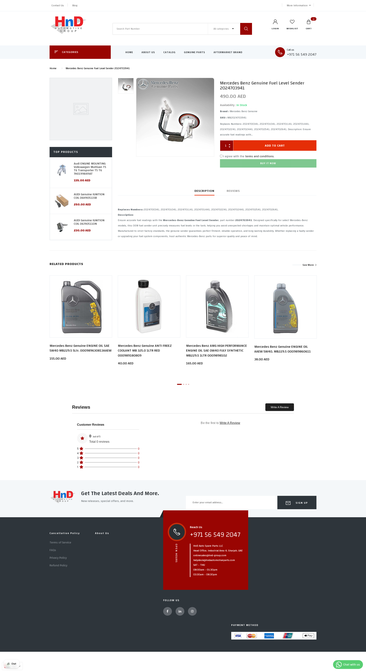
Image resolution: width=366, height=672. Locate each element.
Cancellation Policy (65, 533)
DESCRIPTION (204, 191)
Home (129, 52)
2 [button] (183, 384)
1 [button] (179, 384)
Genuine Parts (194, 52)
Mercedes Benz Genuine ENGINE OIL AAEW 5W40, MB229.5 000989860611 (282, 349)
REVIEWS (233, 191)
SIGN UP (301, 502)
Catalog (169, 52)
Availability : (228, 105)
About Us (148, 52)
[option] (175, 117)
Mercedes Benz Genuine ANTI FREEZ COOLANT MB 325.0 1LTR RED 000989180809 (145, 350)
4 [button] (188, 384)
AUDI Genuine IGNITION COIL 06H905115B (89, 196)
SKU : (223, 117)
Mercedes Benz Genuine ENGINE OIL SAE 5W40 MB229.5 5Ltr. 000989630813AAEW (81, 348)
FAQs (53, 550)
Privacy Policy (58, 558)
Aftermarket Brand (228, 52)
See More (308, 264)
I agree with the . (248, 156)
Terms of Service (60, 542)
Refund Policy (58, 565)
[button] (298, 5)
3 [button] (186, 384)
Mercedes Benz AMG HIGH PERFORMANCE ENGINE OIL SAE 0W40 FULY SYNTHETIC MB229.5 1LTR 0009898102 (216, 350)
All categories (222, 28)
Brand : (224, 111)
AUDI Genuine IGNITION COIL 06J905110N (89, 222)
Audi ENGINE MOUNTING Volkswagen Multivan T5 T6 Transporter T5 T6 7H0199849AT (90, 169)
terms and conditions (259, 156)
